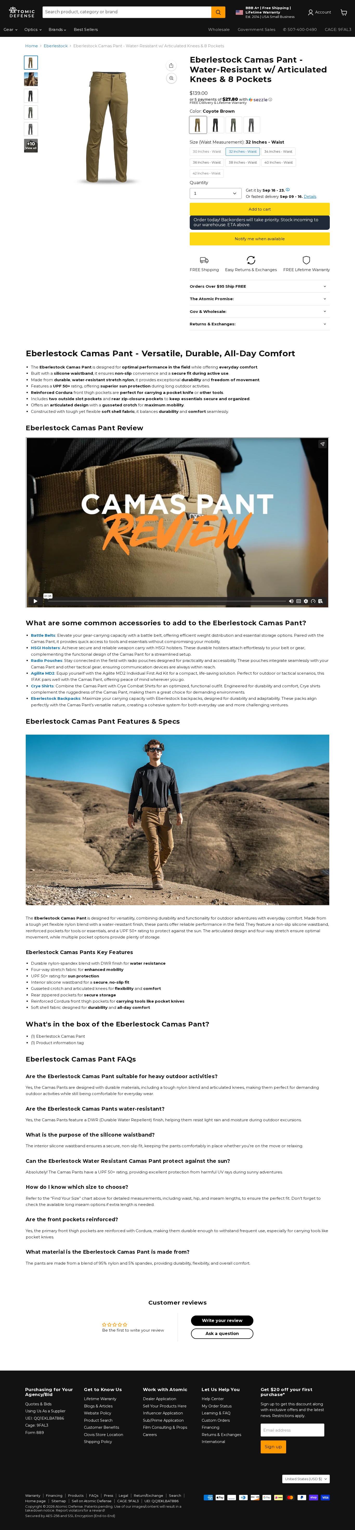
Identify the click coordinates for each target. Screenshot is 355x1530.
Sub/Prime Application (163, 1420)
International (213, 1441)
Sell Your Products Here (165, 1406)
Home (31, 46)
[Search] (218, 12)
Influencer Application (163, 1413)
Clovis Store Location (103, 1434)
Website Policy (97, 1413)
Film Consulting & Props (165, 1427)
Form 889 (34, 1432)
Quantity (199, 182)
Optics (31, 29)
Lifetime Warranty (100, 1399)
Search (175, 1495)
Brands (56, 29)
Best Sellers (86, 29)
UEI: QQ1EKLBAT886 (44, 1418)
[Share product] (171, 65)
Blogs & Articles (98, 1406)
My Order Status (217, 1406)
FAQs (93, 1495)
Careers (150, 1434)
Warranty (32, 1495)
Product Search (98, 1420)
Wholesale (219, 29)
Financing (210, 1427)
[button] (260, 99)
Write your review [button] (222, 1320)
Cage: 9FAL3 (36, 1425)
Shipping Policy (98, 1441)
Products (75, 1495)
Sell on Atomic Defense (91, 1501)
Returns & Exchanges (221, 1434)
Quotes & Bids (38, 1404)
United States (303, 1479)
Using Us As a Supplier (45, 1411)
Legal (123, 1495)
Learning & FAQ (216, 1413)
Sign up (273, 1446)
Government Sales (256, 29)
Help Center (213, 1399)
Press (108, 1495)
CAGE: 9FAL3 (128, 1501)
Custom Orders (216, 1420)
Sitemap (58, 1501)
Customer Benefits (101, 1427)
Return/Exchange (148, 1495)
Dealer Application (159, 1399)
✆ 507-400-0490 (300, 29)
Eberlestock (56, 46)
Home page (35, 1501)
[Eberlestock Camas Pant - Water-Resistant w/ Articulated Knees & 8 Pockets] (31, 63)
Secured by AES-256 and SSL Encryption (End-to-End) (70, 1516)
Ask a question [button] (222, 1333)
